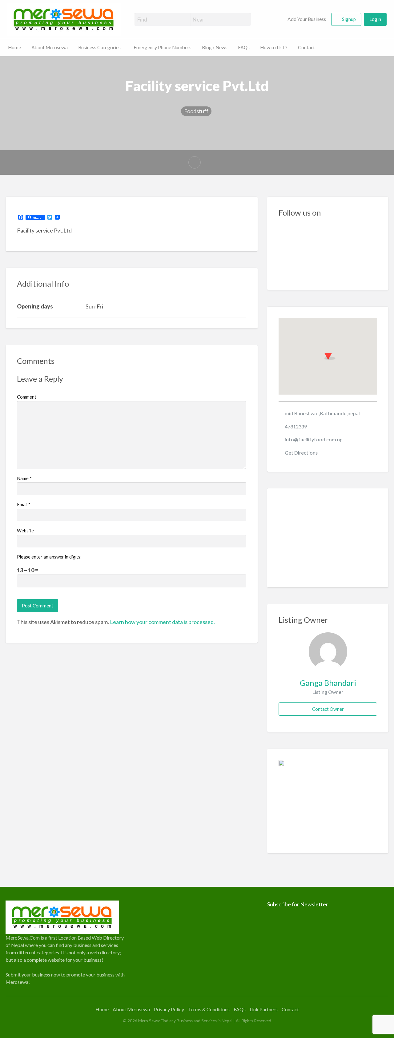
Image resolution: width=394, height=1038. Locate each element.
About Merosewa (49, 47)
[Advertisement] (328, 537)
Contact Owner (328, 709)
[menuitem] (303, 19)
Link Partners (264, 1009)
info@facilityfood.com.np (314, 439)
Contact (306, 47)
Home (14, 47)
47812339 (296, 426)
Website (25, 530)
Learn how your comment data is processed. (162, 621)
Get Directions (301, 452)
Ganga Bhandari (328, 682)
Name (24, 478)
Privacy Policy (169, 1009)
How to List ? (273, 47)
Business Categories (99, 47)
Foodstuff (196, 111)
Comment (26, 397)
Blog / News (214, 47)
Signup (349, 19)
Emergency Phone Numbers (162, 47)
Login (375, 19)
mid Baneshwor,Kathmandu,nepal (322, 413)
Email (23, 504)
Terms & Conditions (209, 1009)
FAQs (244, 47)
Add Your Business (306, 19)
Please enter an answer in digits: (49, 556)
